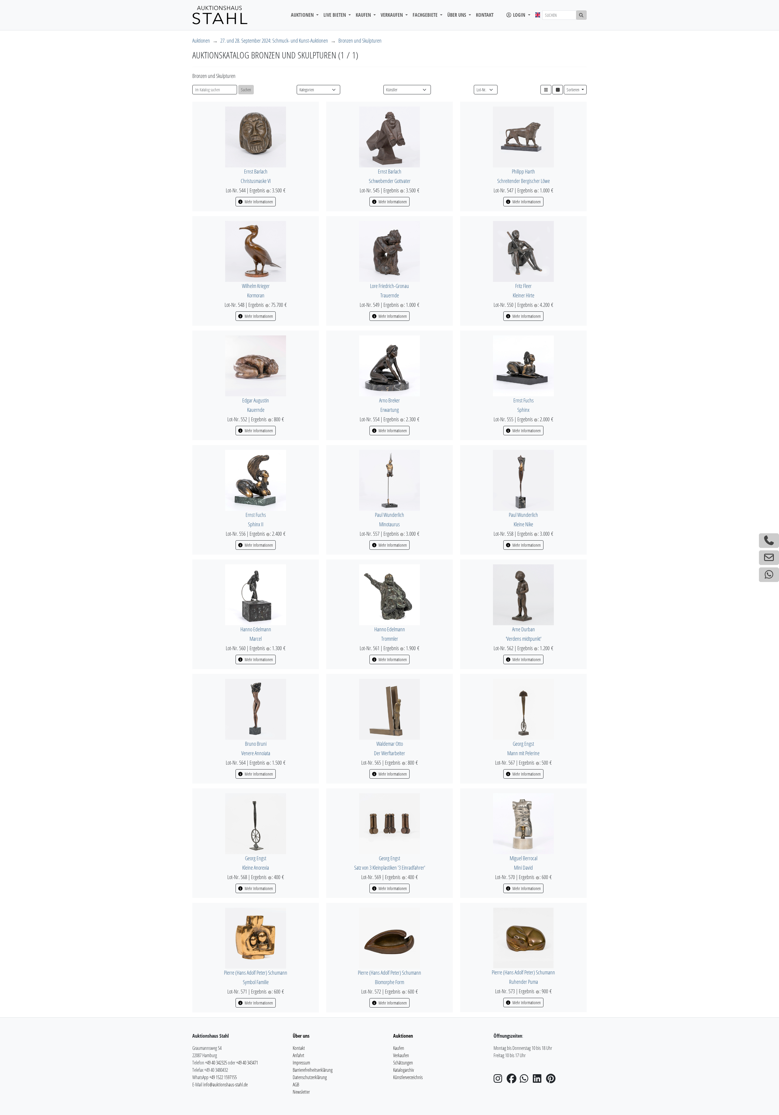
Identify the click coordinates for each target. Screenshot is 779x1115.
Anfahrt (298, 1055)
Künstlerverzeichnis (408, 1077)
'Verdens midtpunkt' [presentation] (523, 638)
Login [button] (519, 15)
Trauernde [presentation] (389, 295)
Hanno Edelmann (255, 629)
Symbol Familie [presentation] (256, 982)
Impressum (301, 1062)
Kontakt (485, 15)
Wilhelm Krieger (256, 285)
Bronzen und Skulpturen (360, 40)
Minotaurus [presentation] (389, 524)
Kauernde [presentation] (255, 409)
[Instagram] (500, 1080)
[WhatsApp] (526, 1080)
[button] (545, 89)
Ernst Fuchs (523, 400)
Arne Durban (523, 629)
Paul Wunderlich (389, 514)
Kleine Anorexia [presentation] (255, 867)
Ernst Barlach (255, 171)
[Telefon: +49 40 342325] (769, 540)
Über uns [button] (457, 15)
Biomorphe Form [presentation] (389, 982)
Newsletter (301, 1092)
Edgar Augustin (255, 400)
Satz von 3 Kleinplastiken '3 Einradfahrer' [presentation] (389, 867)
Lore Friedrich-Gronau (389, 285)
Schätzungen (403, 1062)
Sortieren (573, 90)
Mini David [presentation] (523, 867)
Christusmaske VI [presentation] (256, 180)
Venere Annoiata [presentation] (255, 753)
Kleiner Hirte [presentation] (523, 295)
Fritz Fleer (523, 285)
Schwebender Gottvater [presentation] (389, 180)
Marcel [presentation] (256, 638)
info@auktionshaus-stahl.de (225, 1084)
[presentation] (255, 136)
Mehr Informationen (258, 202)
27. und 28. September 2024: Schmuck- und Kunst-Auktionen (274, 40)
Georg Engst (523, 743)
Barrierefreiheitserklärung (313, 1070)
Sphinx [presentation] (523, 409)
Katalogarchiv (403, 1070)
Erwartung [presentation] (389, 409)
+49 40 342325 (216, 1062)
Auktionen (201, 40)
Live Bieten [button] (335, 15)
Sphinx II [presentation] (256, 524)
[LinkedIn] (539, 1080)
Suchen (246, 90)
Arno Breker (389, 400)
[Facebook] (513, 1080)
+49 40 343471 (247, 1062)
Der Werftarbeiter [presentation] (389, 753)
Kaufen (398, 1048)
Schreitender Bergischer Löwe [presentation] (523, 180)
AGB (296, 1084)
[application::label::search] (581, 15)
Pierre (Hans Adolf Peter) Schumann (255, 972)
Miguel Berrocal (523, 858)
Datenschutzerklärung (310, 1077)
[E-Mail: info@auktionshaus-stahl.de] (769, 557)
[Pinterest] (552, 1080)
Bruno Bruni (256, 743)
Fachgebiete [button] (426, 15)
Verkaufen (401, 1055)
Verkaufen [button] (392, 15)
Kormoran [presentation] (255, 295)
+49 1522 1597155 (223, 1077)
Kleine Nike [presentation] (523, 524)
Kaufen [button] (364, 15)
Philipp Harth (523, 171)
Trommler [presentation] (389, 638)
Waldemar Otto (389, 743)
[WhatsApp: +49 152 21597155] (769, 574)
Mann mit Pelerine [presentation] (523, 753)
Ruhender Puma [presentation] (523, 981)
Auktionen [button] (303, 15)
